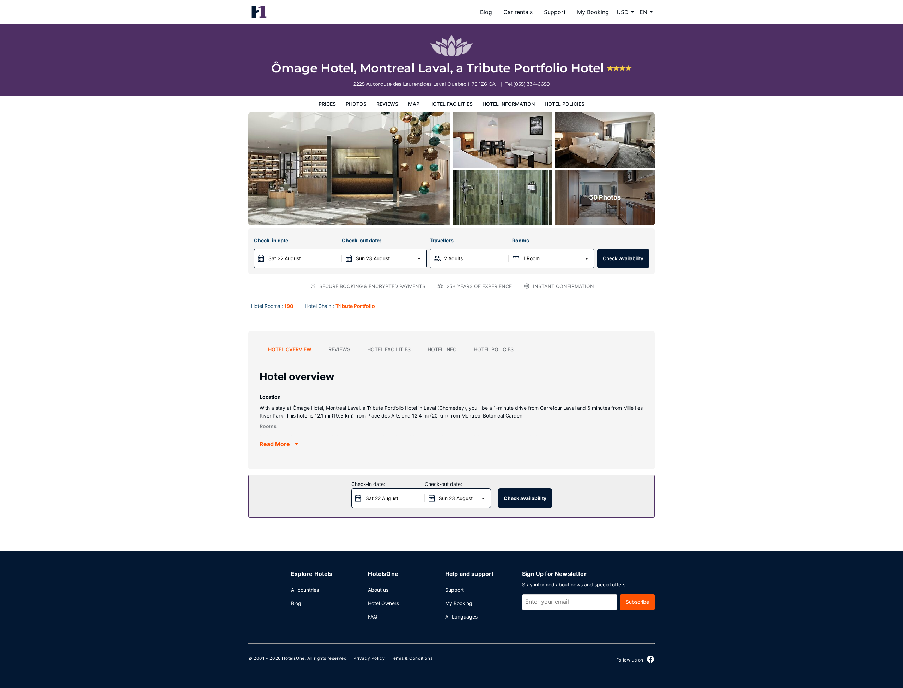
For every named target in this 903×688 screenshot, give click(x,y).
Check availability (623, 258)
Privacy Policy (369, 658)
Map (413, 104)
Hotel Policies (564, 104)
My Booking (593, 12)
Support (555, 12)
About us (378, 590)
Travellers (442, 240)
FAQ (372, 617)
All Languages (461, 617)
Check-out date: (361, 240)
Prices (327, 104)
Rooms (520, 240)
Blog (486, 12)
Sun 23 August (373, 258)
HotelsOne (293, 658)
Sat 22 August (284, 258)
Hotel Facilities (451, 104)
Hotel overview (289, 349)
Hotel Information (509, 104)
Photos (356, 104)
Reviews (387, 104)
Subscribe (637, 602)
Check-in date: (272, 240)
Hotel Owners (383, 603)
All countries (305, 590)
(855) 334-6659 (531, 84)
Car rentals (518, 12)
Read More (275, 443)
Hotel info (442, 349)
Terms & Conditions (411, 658)
